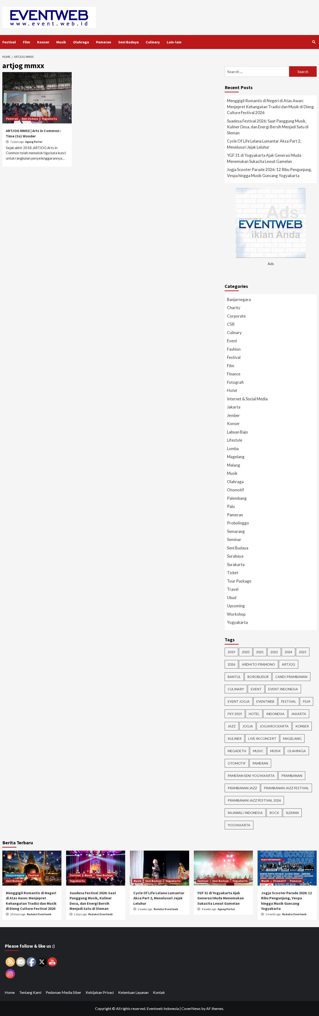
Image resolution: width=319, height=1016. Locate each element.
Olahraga (81, 42)
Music (258, 751)
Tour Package (239, 581)
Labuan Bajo (237, 431)
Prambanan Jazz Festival (286, 788)
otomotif (237, 763)
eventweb (265, 701)
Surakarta (236, 564)
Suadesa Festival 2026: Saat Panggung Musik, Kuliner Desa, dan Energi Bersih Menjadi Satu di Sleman (267, 127)
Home (10, 992)
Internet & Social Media (247, 398)
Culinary (153, 42)
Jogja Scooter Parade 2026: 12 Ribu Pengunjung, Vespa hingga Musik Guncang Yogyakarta (269, 172)
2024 (288, 652)
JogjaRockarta (274, 726)
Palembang (237, 498)
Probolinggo (238, 522)
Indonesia (275, 714)
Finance (233, 373)
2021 (260, 652)
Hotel (232, 390)
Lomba (233, 448)
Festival (9, 42)
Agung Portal (33, 141)
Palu (231, 506)
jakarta (298, 714)
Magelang (236, 456)
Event (232, 340)
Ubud (231, 597)
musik (275, 751)
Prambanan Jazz (242, 788)
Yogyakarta (49, 118)
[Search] (314, 42)
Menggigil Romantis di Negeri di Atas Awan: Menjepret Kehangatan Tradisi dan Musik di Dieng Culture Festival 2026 (270, 106)
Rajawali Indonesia (245, 813)
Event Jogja (239, 701)
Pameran (103, 42)
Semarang (236, 531)
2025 (302, 652)
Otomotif (235, 489)
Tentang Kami (30, 992)
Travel (232, 589)
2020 (245, 652)
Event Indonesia (283, 689)
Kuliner (234, 738)
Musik (61, 42)
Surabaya (235, 556)
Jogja (247, 726)
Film (26, 42)
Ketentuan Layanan (133, 992)
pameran (260, 763)
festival (288, 701)
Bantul (234, 677)
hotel (254, 714)
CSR (230, 324)
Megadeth (237, 751)
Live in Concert (262, 738)
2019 (231, 652)
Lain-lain (174, 42)
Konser (43, 42)
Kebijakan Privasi (100, 992)
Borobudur (258, 677)
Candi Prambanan (291, 677)
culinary (236, 689)
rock (274, 813)
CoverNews (191, 1008)
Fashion (234, 349)
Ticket (232, 572)
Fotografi (235, 382)
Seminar (234, 539)
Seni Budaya (128, 42)
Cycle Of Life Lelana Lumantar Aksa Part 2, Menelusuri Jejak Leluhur (264, 144)
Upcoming (236, 605)
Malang (233, 465)
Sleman (292, 813)
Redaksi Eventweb (39, 914)
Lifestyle (234, 440)
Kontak (159, 992)
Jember (233, 415)
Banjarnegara (239, 299)
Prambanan (291, 776)
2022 (274, 652)
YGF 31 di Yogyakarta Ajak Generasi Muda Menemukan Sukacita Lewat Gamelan (264, 158)
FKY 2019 (235, 714)
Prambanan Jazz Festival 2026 (254, 800)
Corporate (236, 316)
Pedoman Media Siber (63, 992)
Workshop (236, 614)
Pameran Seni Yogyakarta (251, 776)
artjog (288, 664)
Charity (233, 307)
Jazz (232, 726)
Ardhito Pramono (258, 664)
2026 (231, 664)
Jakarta (233, 407)
